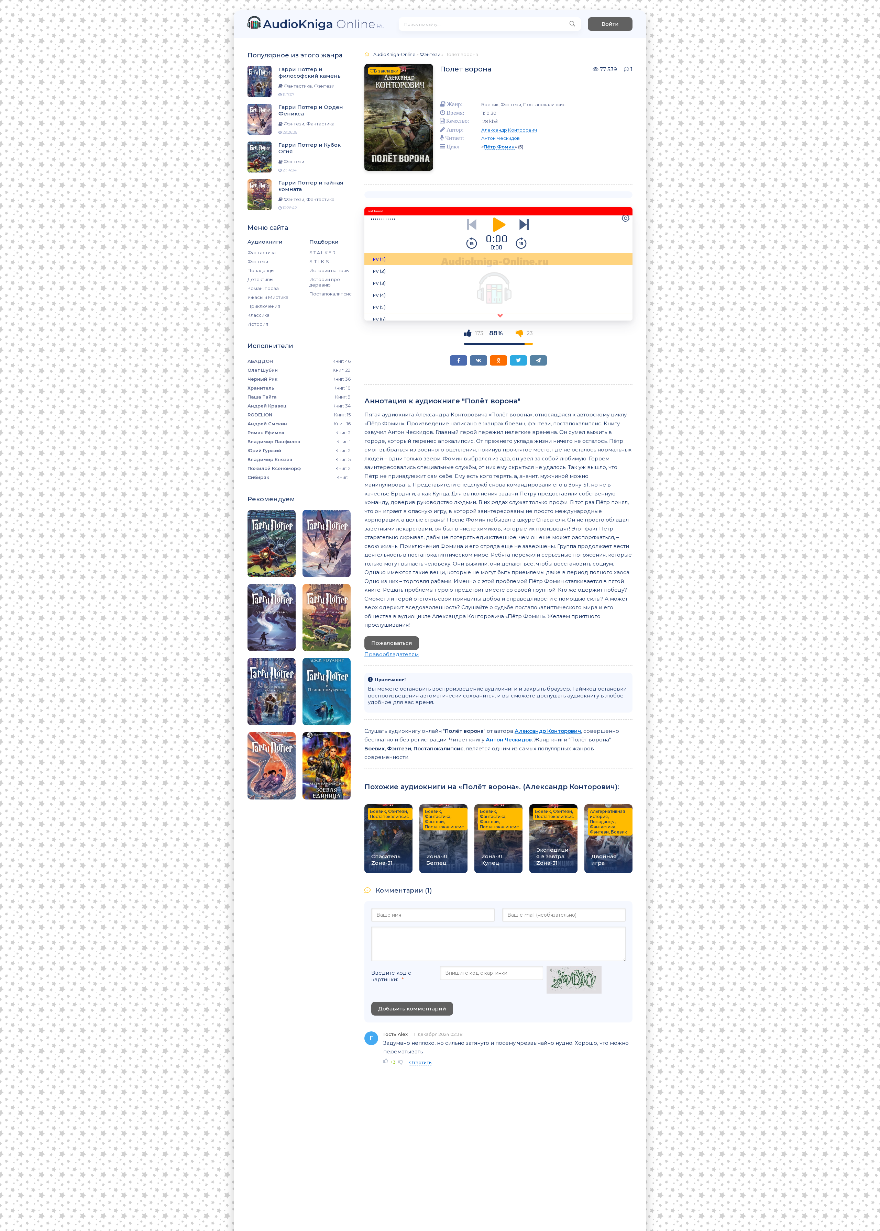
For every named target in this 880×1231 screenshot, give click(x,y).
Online (324, 24)
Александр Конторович (509, 130)
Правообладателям (391, 654)
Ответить (420, 1062)
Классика (259, 315)
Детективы (260, 279)
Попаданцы (261, 270)
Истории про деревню (324, 282)
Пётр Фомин (499, 146)
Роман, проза (263, 288)
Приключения (264, 306)
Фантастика (262, 252)
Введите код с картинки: (391, 976)
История (258, 324)
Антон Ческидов (500, 138)
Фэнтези (258, 261)
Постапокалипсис (330, 293)
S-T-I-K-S (319, 261)
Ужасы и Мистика (268, 297)
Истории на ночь (329, 270)
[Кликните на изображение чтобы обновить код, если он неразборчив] (574, 980)
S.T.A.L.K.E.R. (323, 252)
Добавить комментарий (412, 1008)
